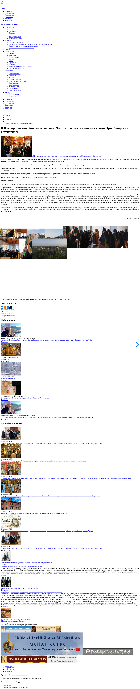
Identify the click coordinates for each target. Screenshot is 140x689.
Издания (12, 64)
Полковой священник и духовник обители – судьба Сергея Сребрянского (26, 563)
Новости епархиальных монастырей (21, 48)
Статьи (11, 53)
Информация (9, 13)
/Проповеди (5, 361)
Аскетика (12, 75)
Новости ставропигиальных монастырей (23, 46)
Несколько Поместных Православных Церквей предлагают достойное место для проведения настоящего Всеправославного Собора (47, 340)
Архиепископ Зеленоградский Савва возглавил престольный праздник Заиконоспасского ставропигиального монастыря (43, 461)
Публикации (9, 51)
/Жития (3, 564)
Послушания (13, 88)
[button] (137, 344)
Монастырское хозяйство (18, 81)
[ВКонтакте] (2, 307)
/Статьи (3, 380)
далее (9, 685)
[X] (10, 307)
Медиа (7, 92)
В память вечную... (15, 79)
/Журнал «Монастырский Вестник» (13, 621)
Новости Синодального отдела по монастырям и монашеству (30, 44)
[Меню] (2, 4)
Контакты (8, 20)
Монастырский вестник (9, 24)
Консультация (14, 85)
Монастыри (9, 70)
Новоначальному (15, 74)
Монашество (9, 72)
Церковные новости (16, 42)
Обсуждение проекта (16, 68)
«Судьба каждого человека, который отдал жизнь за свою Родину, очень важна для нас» (31, 592)
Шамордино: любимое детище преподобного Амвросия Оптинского (25, 398)
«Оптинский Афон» (8, 378)
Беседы (11, 59)
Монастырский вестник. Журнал (20, 66)
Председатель (9, 15)
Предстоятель (9, 27)
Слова (11, 35)
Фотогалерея (13, 96)
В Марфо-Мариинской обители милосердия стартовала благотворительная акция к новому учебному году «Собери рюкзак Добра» (47, 531)
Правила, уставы (15, 90)
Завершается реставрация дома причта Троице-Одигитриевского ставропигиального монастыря (34, 513)
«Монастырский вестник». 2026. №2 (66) (15, 619)
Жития (11, 77)
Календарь (8, 19)
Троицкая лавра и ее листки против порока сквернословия (21, 566)
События (12, 29)
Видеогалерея (14, 94)
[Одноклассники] (5, 307)
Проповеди (13, 31)
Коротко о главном (15, 38)
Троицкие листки (15, 37)
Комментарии (14, 57)
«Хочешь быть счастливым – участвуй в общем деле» (19, 588)
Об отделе (8, 11)
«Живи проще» (6, 359)
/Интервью (4, 342)
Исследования (14, 83)
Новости (8, 40)
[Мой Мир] (8, 307)
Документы (9, 17)
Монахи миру (14, 87)
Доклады (12, 33)
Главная (7, 116)
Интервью (12, 55)
